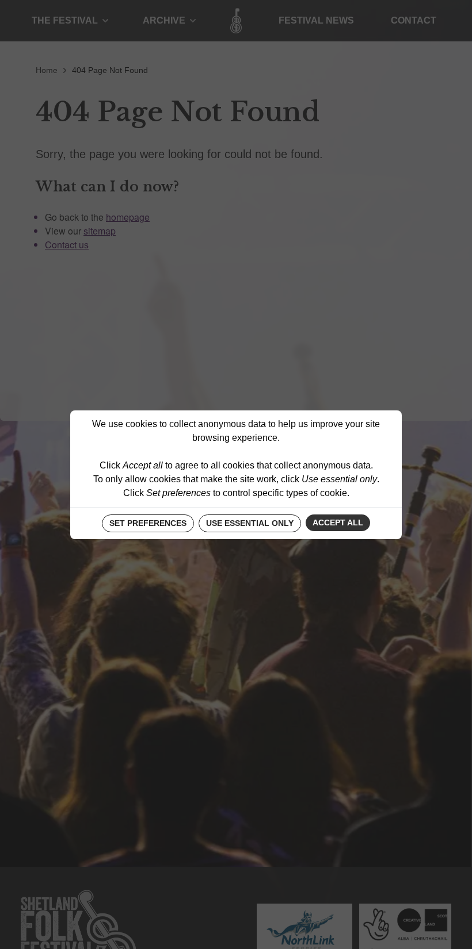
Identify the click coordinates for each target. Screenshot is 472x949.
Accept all (338, 522)
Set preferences (147, 523)
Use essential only (250, 523)
